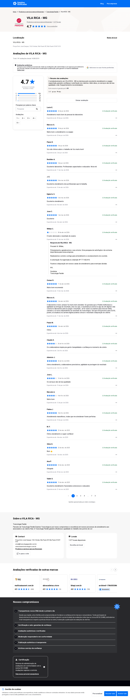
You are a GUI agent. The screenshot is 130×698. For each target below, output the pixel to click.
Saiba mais (20, 70)
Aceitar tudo (122, 694)
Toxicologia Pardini (52, 12)
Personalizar (97, 694)
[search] (37, 109)
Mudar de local (112, 38)
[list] (65, 583)
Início (14, 12)
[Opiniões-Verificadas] (20, 3)
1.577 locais (57, 22)
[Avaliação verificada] (103, 111)
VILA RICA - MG (65, 12)
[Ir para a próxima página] (95, 496)
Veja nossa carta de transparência (27, 674)
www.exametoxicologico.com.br (25, 546)
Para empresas (112, 3)
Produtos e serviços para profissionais (31, 12)
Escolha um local (76, 545)
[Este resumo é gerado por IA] (67, 88)
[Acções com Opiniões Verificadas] (116, 118)
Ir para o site (24, 554)
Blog (102, 3)
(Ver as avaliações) (52, 26)
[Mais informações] (44, 667)
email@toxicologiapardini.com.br (26, 544)
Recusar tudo (110, 694)
